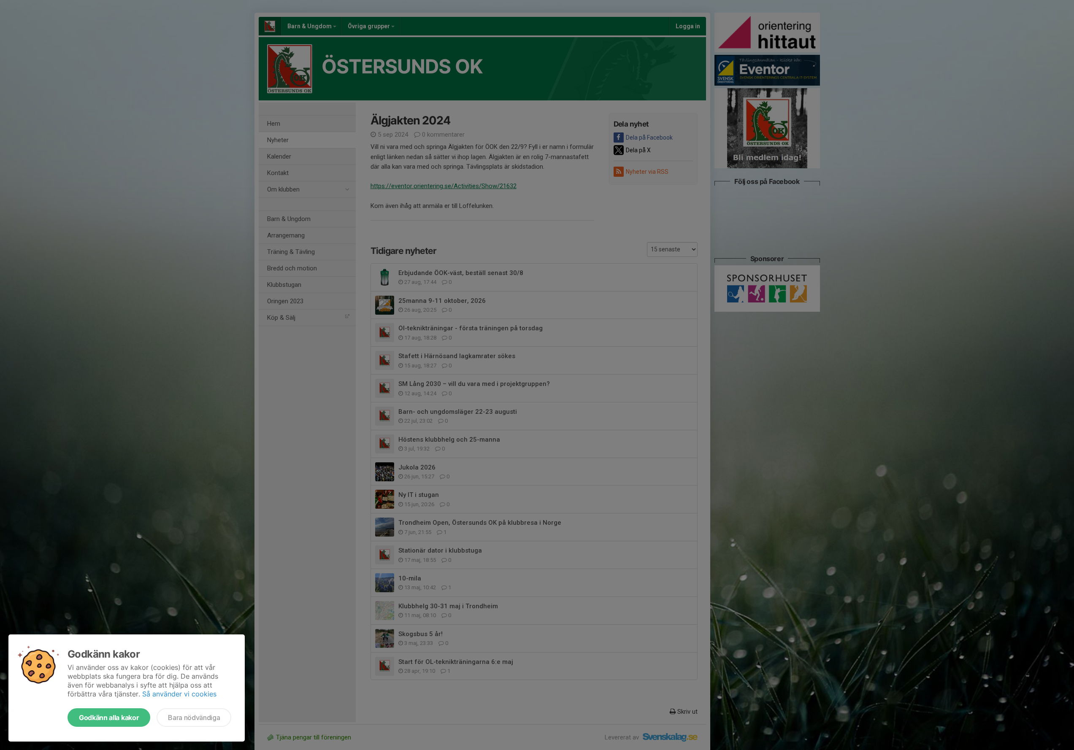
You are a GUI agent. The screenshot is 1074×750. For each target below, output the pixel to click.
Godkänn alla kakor (109, 717)
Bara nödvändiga (194, 717)
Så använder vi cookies (179, 694)
